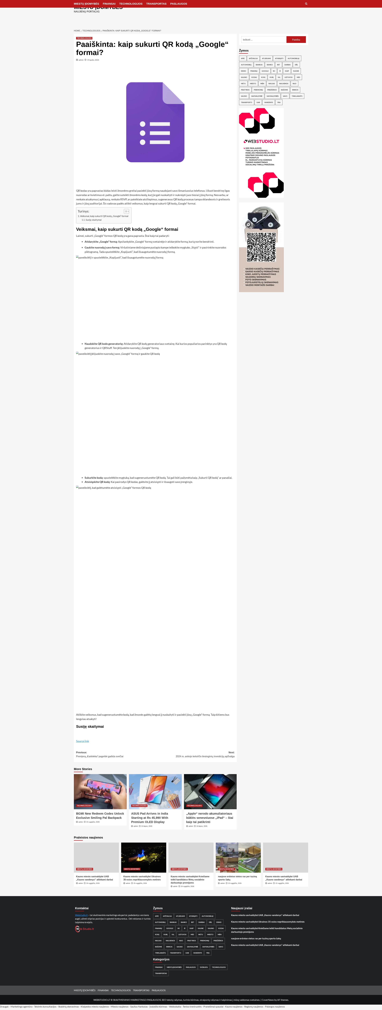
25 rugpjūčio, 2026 (140, 883)
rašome (284, 90)
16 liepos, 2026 (201, 826)
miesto (253, 83)
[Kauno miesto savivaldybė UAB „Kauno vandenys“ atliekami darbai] (96, 858)
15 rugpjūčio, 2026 (93, 822)
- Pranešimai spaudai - (213, 1006)
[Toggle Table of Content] (125, 211)
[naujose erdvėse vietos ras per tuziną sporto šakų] (238, 858)
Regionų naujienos (253, 1006)
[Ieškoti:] (263, 39)
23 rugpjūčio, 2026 (234, 883)
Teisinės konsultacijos (45, 1006)
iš (280, 71)
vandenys (268, 102)
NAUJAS (271, 83)
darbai (287, 65)
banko (270, 65)
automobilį (246, 65)
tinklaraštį (297, 96)
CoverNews (268, 999)
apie (243, 58)
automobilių (293, 58)
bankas (259, 65)
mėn (262, 83)
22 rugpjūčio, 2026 (282, 883)
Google (265, 71)
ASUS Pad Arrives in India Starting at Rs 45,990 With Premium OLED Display (149, 818)
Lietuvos (288, 77)
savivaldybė (256, 96)
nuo (294, 83)
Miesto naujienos (119, 1006)
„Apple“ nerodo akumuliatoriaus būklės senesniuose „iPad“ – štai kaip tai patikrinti (209, 818)
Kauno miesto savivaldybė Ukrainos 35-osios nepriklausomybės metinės (268, 921)
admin (81, 60)
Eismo (243, 71)
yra (279, 102)
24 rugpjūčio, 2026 (187, 886)
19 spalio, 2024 (93, 60)
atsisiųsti (279, 58)
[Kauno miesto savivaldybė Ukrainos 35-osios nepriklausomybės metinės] (143, 858)
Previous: (99, 754)
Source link (82, 741)
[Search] (306, 3)
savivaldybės (273, 96)
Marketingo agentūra (21, 1006)
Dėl (296, 65)
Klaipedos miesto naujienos (95, 1006)
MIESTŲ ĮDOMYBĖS (86, 3)
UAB (258, 102)
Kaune (296, 71)
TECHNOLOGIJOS (131, 3)
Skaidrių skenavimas (68, 1006)
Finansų (253, 71)
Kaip (287, 71)
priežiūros (272, 90)
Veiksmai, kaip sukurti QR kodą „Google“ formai (104, 216)
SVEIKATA (204, 967)
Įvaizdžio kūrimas (158, 1006)
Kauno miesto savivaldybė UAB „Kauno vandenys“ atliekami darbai (265, 915)
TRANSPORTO (246, 102)
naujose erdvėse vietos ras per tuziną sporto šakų (256, 938)
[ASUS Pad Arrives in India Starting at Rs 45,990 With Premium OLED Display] (155, 791)
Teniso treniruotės (192, 1006)
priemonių (258, 90)
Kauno (244, 77)
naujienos (283, 83)
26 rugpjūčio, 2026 (93, 883)
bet (278, 65)
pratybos (245, 90)
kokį (263, 77)
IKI (274, 71)
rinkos (295, 90)
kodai (254, 77)
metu (243, 83)
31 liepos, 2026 (146, 826)
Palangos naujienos (275, 1006)
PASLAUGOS (178, 3)
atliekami (266, 58)
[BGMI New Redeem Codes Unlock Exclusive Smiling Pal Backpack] (100, 791)
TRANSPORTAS (156, 3)
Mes (298, 77)
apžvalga (253, 58)
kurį (272, 77)
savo (285, 96)
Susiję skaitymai (94, 220)
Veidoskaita (175, 1006)
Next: (205, 754)
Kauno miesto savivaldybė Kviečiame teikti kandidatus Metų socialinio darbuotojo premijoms (190, 879)
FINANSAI (109, 3)
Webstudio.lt (81, 915)
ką (279, 77)
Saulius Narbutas (139, 1006)
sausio (244, 96)
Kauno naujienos (233, 1006)
